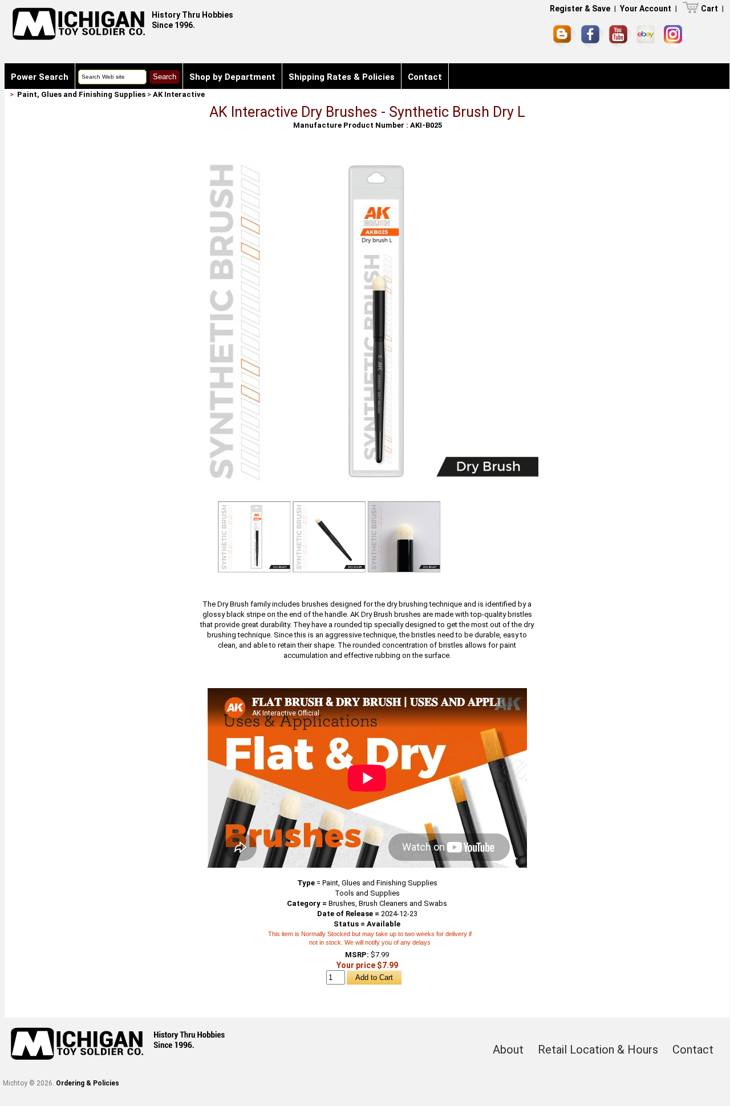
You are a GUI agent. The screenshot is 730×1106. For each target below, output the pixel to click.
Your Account (645, 8)
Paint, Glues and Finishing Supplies (81, 94)
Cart (709, 8)
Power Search (39, 77)
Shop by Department (232, 77)
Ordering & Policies (87, 1083)
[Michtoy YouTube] (620, 36)
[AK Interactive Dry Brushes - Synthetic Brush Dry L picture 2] (329, 537)
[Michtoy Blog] (564, 36)
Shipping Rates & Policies (342, 77)
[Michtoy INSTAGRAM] (675, 36)
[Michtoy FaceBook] (592, 36)
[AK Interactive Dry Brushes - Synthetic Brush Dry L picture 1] (367, 155)
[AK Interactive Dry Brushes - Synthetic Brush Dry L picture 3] (404, 537)
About (508, 1049)
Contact (425, 77)
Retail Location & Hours (598, 1049)
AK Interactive (179, 94)
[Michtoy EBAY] (647, 36)
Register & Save (580, 8)
